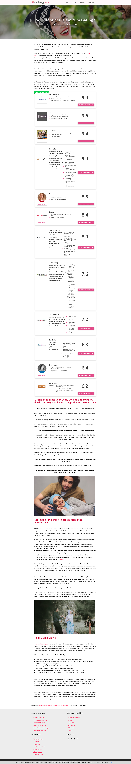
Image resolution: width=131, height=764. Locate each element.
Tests (74, 2)
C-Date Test (36, 741)
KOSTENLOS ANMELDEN (86, 105)
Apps (67, 2)
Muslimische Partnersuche (60, 705)
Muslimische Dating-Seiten (42, 644)
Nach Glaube (48, 705)
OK (111, 762)
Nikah (62, 559)
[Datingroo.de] (40, 2)
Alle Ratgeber (72, 725)
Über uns (91, 2)
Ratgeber (82, 2)
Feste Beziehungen (38, 717)
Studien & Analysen (74, 717)
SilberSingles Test (38, 739)
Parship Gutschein (38, 754)
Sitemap (70, 730)
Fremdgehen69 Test (39, 747)
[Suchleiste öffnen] (97, 2)
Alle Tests (71, 723)
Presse (70, 720)
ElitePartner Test (37, 749)
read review (42, 105)
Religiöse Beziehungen (39, 730)
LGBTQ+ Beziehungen (39, 725)
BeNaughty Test (37, 752)
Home (41, 705)
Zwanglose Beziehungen (40, 720)
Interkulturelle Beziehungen (41, 728)
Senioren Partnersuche (39, 723)
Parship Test (36, 744)
